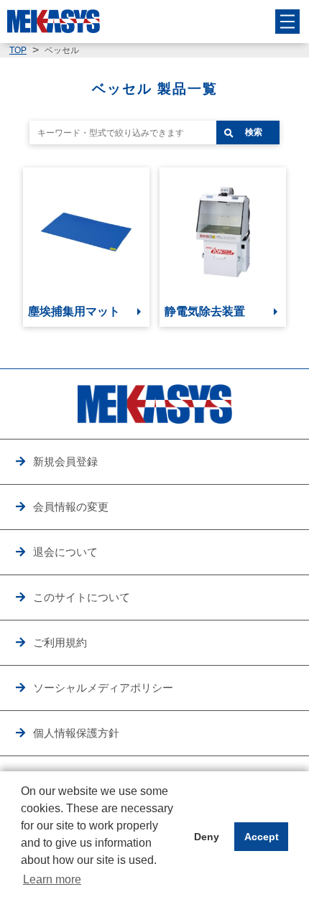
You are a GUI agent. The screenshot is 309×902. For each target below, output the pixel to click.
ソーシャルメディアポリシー (103, 688)
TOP (18, 50)
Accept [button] (261, 836)
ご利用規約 (60, 642)
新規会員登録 (65, 461)
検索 (253, 132)
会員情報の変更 (71, 507)
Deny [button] (206, 836)
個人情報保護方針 (76, 733)
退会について (65, 552)
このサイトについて (81, 597)
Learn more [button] (52, 879)
